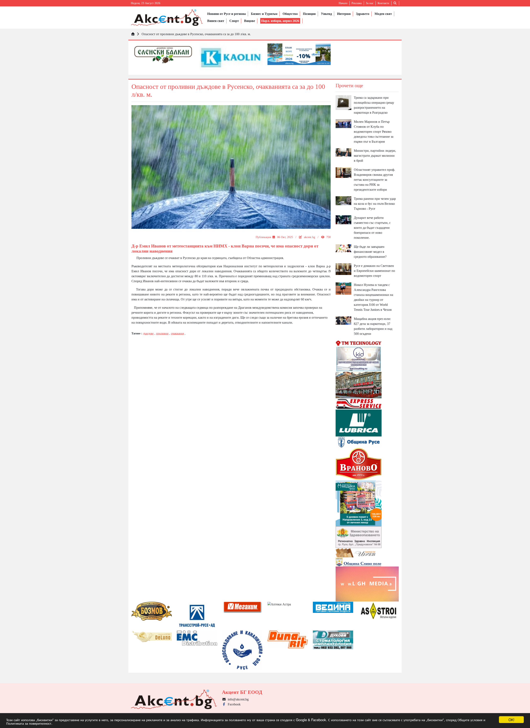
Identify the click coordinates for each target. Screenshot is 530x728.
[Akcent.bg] (167, 17)
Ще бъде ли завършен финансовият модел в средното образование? (370, 251)
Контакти (383, 3)
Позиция (309, 14)
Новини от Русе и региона (226, 14)
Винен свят (215, 21)
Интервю (344, 14)
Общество (290, 14)
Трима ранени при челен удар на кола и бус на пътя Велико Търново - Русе (375, 203)
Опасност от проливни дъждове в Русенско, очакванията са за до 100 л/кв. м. (196, 34)
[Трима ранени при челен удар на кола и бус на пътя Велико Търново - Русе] (343, 200)
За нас (369, 3)
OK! (511, 719)
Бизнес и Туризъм (264, 14)
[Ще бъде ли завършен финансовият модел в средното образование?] (343, 248)
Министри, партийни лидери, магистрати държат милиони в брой (375, 155)
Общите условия (470, 719)
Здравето (362, 14)
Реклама (357, 3)
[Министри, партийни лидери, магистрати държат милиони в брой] (343, 152)
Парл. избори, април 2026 (280, 21)
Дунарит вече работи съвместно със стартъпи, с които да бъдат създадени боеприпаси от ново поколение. (372, 227)
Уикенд (326, 14)
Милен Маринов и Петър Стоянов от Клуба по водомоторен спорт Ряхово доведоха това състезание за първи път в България (373, 131)
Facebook (233, 704)
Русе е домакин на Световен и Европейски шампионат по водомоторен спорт (374, 270)
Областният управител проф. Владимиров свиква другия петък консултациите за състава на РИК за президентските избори (374, 179)
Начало (343, 3)
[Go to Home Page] (133, 34)
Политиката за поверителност (28, 723)
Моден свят (383, 14)
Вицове (249, 21)
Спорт (234, 21)
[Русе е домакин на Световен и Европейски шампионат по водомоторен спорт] (343, 269)
